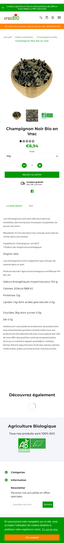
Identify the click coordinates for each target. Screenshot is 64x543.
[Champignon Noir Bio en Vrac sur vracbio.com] (17, 116)
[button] (3, 7)
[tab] (14, 206)
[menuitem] (41, 17)
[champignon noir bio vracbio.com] (47, 116)
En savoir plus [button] (50, 529)
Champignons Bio (47, 37)
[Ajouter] (39, 165)
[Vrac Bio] (11, 17)
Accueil (8, 37)
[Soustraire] (24, 165)
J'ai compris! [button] (32, 537)
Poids (32, 151)
